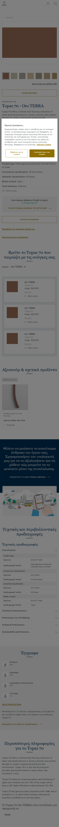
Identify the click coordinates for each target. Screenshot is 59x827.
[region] (30, 140)
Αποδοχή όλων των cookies (42, 153)
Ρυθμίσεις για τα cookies (16, 153)
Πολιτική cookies (44, 145)
